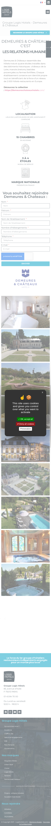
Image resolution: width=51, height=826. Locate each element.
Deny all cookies (26, 424)
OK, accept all (26, 419)
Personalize (25, 429)
